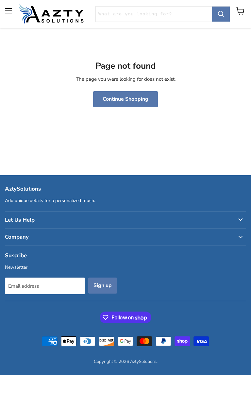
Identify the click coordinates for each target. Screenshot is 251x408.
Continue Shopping (125, 99)
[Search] (221, 14)
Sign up (102, 285)
